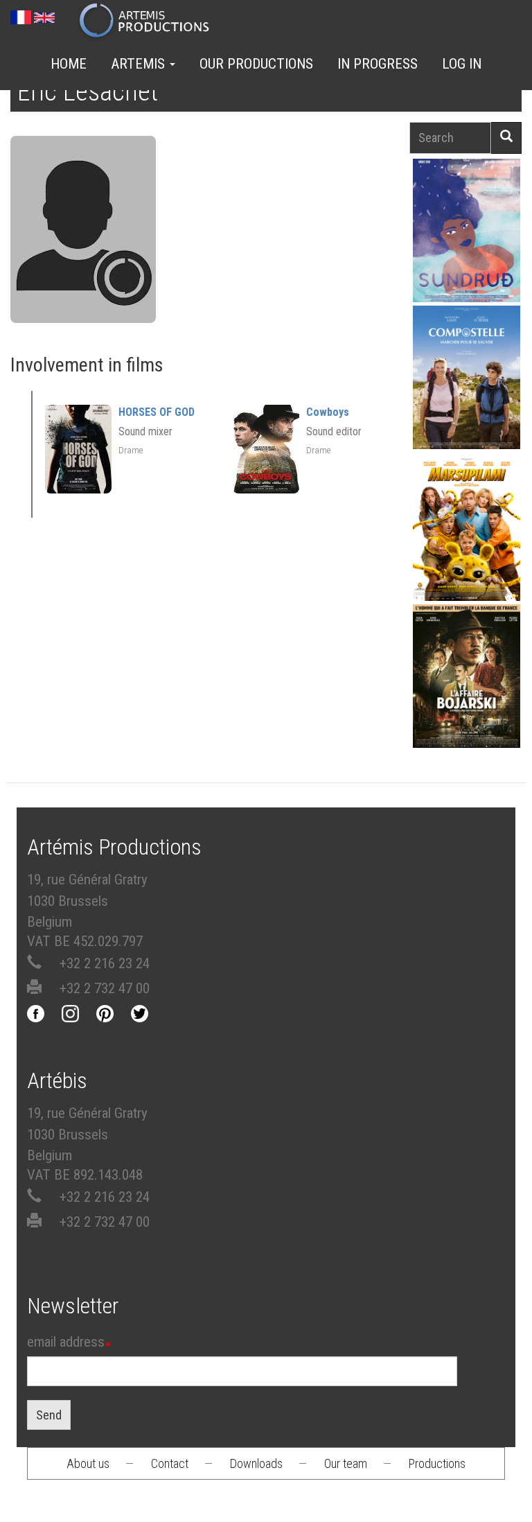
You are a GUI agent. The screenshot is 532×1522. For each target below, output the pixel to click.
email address (66, 1341)
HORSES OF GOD (156, 412)
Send (49, 1415)
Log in (461, 63)
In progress (377, 63)
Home (69, 63)
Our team (345, 1463)
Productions (437, 1463)
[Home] (150, 21)
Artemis (139, 63)
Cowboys (327, 412)
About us (87, 1463)
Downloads (256, 1463)
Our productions (256, 63)
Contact (169, 1463)
